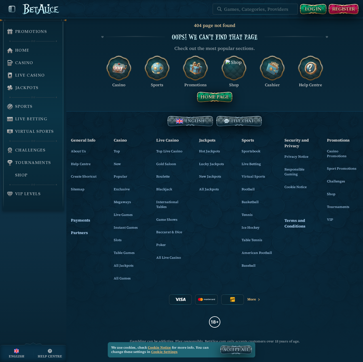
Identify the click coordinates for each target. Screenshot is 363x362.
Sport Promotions (341, 168)
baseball (249, 265)
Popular (120, 176)
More (251, 299)
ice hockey (250, 227)
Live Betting (251, 164)
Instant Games (126, 227)
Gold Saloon (166, 164)
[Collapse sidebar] (12, 9)
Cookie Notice (295, 187)
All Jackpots (124, 265)
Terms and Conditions (294, 223)
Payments (80, 220)
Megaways (122, 202)
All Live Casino (168, 257)
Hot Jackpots (209, 151)
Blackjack (164, 189)
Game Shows (167, 219)
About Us (78, 151)
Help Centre (80, 164)
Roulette (163, 176)
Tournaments (338, 207)
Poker (161, 245)
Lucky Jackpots (211, 164)
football (248, 189)
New (117, 164)
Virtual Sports (253, 176)
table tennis (252, 240)
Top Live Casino (169, 151)
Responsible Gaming (294, 171)
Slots (118, 240)
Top (117, 151)
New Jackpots (210, 176)
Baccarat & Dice (169, 232)
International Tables (167, 204)
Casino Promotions (337, 153)
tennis (247, 214)
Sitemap (78, 189)
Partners (79, 232)
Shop (331, 194)
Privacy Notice (296, 156)
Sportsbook (251, 151)
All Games (122, 278)
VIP (330, 219)
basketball (250, 202)
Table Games (124, 253)
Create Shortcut (83, 176)
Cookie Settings (164, 352)
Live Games (123, 214)
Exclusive (122, 189)
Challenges (336, 181)
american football (257, 253)
